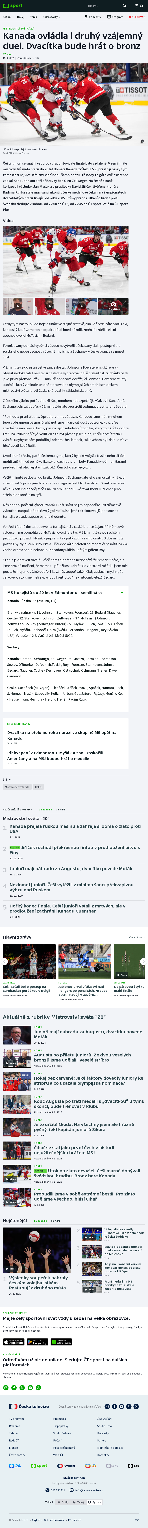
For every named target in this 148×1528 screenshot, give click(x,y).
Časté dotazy (17, 1455)
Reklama (14, 1426)
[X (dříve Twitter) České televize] (129, 1406)
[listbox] (79, 1502)
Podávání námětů (64, 1447)
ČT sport (8, 54)
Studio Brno (104, 1426)
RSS (137, 1520)
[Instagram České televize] (107, 1406)
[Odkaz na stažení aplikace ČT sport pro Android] (37, 1342)
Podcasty (103, 1433)
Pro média (59, 1418)
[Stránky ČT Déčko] (90, 1466)
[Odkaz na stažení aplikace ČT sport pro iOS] (14, 1342)
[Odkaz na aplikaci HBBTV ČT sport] (61, 1342)
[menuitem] (7, 17)
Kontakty (103, 1455)
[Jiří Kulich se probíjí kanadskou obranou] (74, 104)
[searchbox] (104, 6)
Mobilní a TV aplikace (110, 1447)
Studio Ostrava (62, 1433)
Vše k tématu (137, 937)
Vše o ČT (58, 1455)
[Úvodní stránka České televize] (29, 1406)
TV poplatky (60, 1426)
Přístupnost (74, 1520)
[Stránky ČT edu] (133, 1466)
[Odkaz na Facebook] (14, 1388)
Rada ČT (14, 1440)
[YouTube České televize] (122, 1406)
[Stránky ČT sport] (39, 1466)
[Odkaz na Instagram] (6, 1388)
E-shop (13, 1447)
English (36, 1520)
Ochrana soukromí (54, 1520)
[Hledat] (125, 6)
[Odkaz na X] (22, 1388)
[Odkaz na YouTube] (30, 1388)
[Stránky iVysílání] (66, 1466)
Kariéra (101, 1440)
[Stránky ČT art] (112, 1466)
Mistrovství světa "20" (18, 28)
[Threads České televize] (136, 1406)
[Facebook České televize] (114, 1406)
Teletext (14, 1433)
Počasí (57, 1440)
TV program (16, 1418)
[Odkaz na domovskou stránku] (18, 6)
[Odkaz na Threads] (38, 1388)
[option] (63, 1502)
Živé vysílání (104, 1418)
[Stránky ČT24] (15, 1466)
